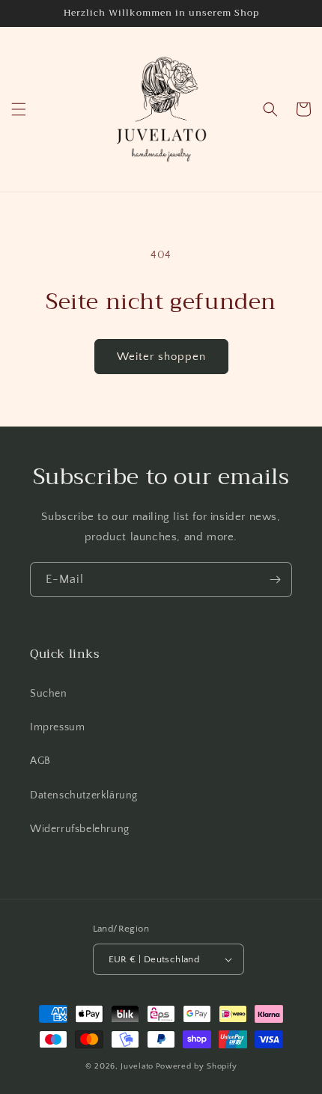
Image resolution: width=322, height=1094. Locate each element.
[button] (18, 109)
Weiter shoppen (161, 356)
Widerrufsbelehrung (80, 829)
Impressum (57, 727)
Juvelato (137, 1066)
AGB (40, 761)
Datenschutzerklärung (84, 795)
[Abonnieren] (274, 579)
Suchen (48, 694)
